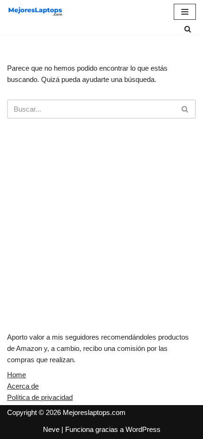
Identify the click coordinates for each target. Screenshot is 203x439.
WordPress (143, 429)
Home (16, 375)
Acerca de (23, 386)
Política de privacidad (40, 397)
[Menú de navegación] (185, 12)
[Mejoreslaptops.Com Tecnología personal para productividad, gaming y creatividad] (35, 12)
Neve (51, 429)
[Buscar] (187, 29)
